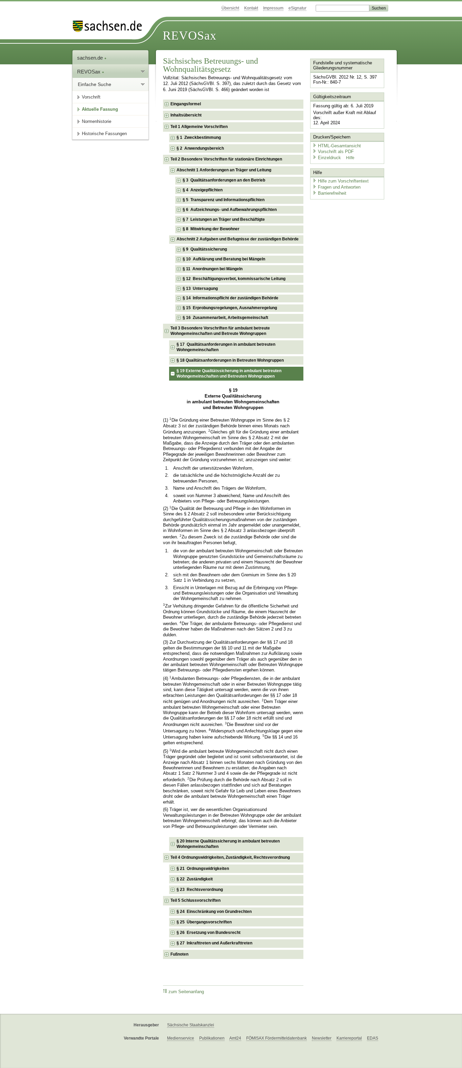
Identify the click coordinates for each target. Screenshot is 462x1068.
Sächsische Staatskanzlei (190, 1025)
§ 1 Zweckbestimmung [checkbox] (199, 137)
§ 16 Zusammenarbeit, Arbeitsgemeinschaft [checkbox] (225, 317)
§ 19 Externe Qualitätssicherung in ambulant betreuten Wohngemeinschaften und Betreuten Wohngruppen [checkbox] (229, 373)
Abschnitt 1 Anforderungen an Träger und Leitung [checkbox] (224, 170)
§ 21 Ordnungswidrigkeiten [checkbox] (203, 868)
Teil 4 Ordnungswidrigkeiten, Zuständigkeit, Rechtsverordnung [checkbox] (230, 857)
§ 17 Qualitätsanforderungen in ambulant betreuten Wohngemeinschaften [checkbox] (226, 347)
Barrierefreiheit (332, 193)
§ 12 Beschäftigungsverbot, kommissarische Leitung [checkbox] (234, 278)
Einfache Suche (94, 84)
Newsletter (321, 1038)
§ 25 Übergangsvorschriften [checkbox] (204, 922)
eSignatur (297, 8)
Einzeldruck (330, 157)
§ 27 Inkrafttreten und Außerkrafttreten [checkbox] (214, 943)
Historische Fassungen (104, 133)
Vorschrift (91, 97)
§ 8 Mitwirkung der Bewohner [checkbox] (211, 229)
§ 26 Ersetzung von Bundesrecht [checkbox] (208, 932)
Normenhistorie (96, 121)
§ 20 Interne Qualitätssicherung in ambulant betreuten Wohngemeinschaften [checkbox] (228, 844)
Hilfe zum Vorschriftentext (343, 181)
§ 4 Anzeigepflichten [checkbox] (203, 190)
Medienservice (180, 1038)
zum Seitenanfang (186, 991)
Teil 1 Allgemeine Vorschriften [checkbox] (199, 126)
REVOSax (189, 35)
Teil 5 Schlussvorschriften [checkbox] (195, 900)
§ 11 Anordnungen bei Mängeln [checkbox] (212, 268)
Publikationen (212, 1038)
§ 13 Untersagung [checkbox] (200, 288)
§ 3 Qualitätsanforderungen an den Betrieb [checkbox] (224, 180)
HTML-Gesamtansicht (339, 145)
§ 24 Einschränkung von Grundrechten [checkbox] (214, 911)
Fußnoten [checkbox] (179, 954)
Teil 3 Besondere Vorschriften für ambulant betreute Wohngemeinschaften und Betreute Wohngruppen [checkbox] (220, 331)
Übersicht (230, 8)
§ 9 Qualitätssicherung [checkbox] (205, 249)
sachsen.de (90, 58)
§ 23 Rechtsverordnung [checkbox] (200, 889)
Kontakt (251, 8)
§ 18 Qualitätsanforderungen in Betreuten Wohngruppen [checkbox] (230, 360)
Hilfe (350, 158)
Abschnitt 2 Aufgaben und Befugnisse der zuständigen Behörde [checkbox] (238, 239)
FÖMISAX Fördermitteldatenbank (276, 1038)
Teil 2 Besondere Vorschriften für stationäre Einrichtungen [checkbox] (226, 159)
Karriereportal (349, 1038)
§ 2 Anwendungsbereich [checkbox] (200, 148)
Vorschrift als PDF (336, 151)
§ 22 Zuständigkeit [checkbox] (195, 879)
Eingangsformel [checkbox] (185, 104)
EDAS (372, 1038)
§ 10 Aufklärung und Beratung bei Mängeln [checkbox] (224, 259)
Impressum (273, 8)
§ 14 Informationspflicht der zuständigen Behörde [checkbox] (230, 298)
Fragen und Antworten (339, 187)
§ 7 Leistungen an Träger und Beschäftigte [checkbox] (224, 219)
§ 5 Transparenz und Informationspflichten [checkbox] (223, 199)
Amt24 (235, 1038)
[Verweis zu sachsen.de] (110, 26)
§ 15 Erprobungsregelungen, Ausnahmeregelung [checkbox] (230, 307)
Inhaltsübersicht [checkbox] (186, 115)
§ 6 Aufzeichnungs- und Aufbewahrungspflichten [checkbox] (230, 209)
